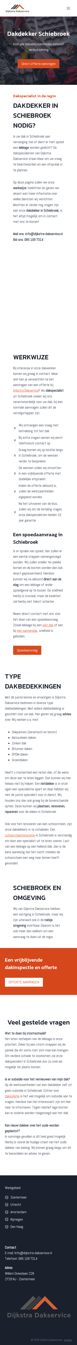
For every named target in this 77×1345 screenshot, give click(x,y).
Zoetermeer (18, 1197)
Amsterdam (18, 1212)
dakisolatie (12, 1096)
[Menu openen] (68, 8)
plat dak (48, 625)
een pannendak (27, 630)
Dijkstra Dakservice (26, 390)
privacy (68, 1340)
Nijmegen (16, 1219)
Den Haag (16, 1226)
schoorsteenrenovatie (20, 835)
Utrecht (15, 1204)
